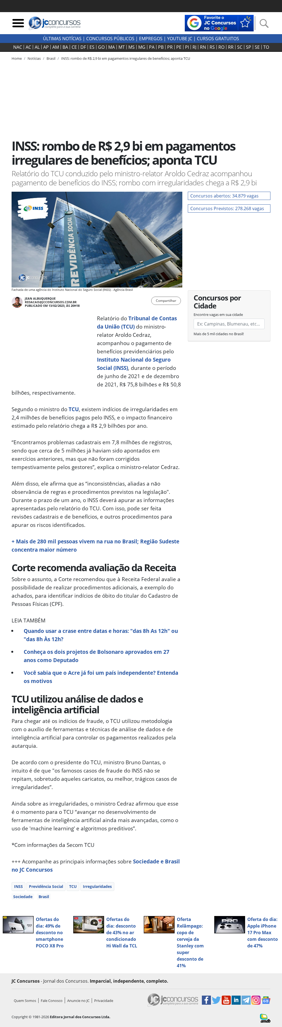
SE (257, 47)
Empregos (150, 39)
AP (46, 47)
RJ (194, 47)
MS (131, 47)
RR (231, 47)
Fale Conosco (52, 1000)
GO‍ (101, 47)
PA (151, 47)
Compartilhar (166, 300)
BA (65, 47)
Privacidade (103, 1000)
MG (141, 47)
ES (92, 47)
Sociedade (22, 896)
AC (28, 47)
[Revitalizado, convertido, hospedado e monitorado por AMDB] (265, 1018)
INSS (18, 886)
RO (221, 47)
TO (266, 47)
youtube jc (179, 39)
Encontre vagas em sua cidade (218, 314)
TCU (74, 409)
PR (170, 47)
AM (55, 47)
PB (161, 47)
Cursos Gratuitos (218, 39)
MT (121, 47)
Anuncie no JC (78, 1000)
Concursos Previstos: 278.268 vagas (227, 208)
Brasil (44, 896)
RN (203, 47)
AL (37, 47)
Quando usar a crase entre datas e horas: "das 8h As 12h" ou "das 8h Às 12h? (101, 635)
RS (212, 47)
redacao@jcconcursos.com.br (51, 302)
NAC (17, 47)
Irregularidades (97, 886)
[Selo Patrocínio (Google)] (219, 23)
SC (239, 47)
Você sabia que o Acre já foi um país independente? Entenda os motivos (101, 677)
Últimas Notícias (62, 39)
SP (248, 47)
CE (74, 47)
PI (187, 47)
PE (178, 47)
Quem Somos (25, 1000)
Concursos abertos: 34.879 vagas (224, 196)
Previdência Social (46, 886)
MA (111, 47)
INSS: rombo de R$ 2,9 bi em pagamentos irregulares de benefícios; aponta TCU (125, 58)
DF (83, 47)
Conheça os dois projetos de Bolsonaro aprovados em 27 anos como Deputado (96, 656)
